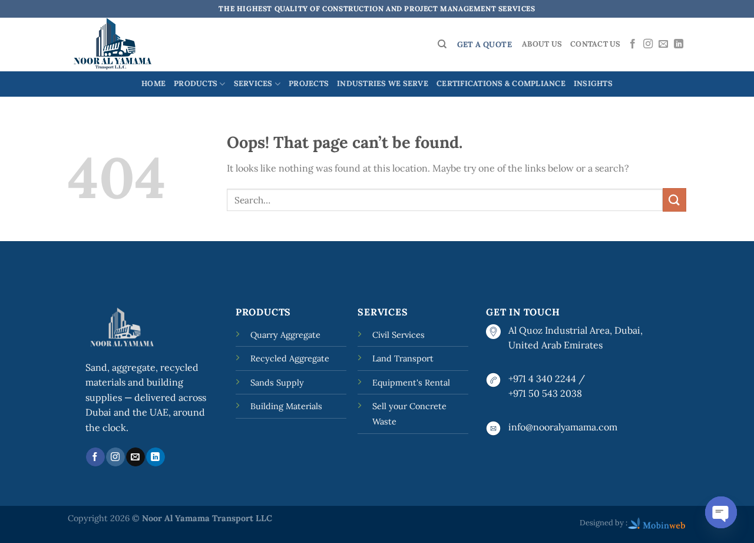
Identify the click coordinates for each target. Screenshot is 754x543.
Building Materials (286, 406)
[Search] (442, 44)
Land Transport (403, 358)
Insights (593, 83)
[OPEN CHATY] (721, 512)
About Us (542, 44)
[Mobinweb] (656, 522)
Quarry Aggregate (285, 335)
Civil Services (398, 335)
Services (253, 83)
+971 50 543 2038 (545, 393)
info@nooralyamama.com (562, 427)
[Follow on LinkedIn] (678, 44)
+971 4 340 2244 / (546, 378)
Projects (309, 83)
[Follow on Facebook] (632, 44)
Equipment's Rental (411, 382)
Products (195, 83)
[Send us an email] (663, 44)
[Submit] (674, 199)
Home (153, 83)
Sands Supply (277, 382)
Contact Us (595, 44)
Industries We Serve (382, 83)
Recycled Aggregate (289, 358)
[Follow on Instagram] (648, 44)
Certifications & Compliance (501, 83)
